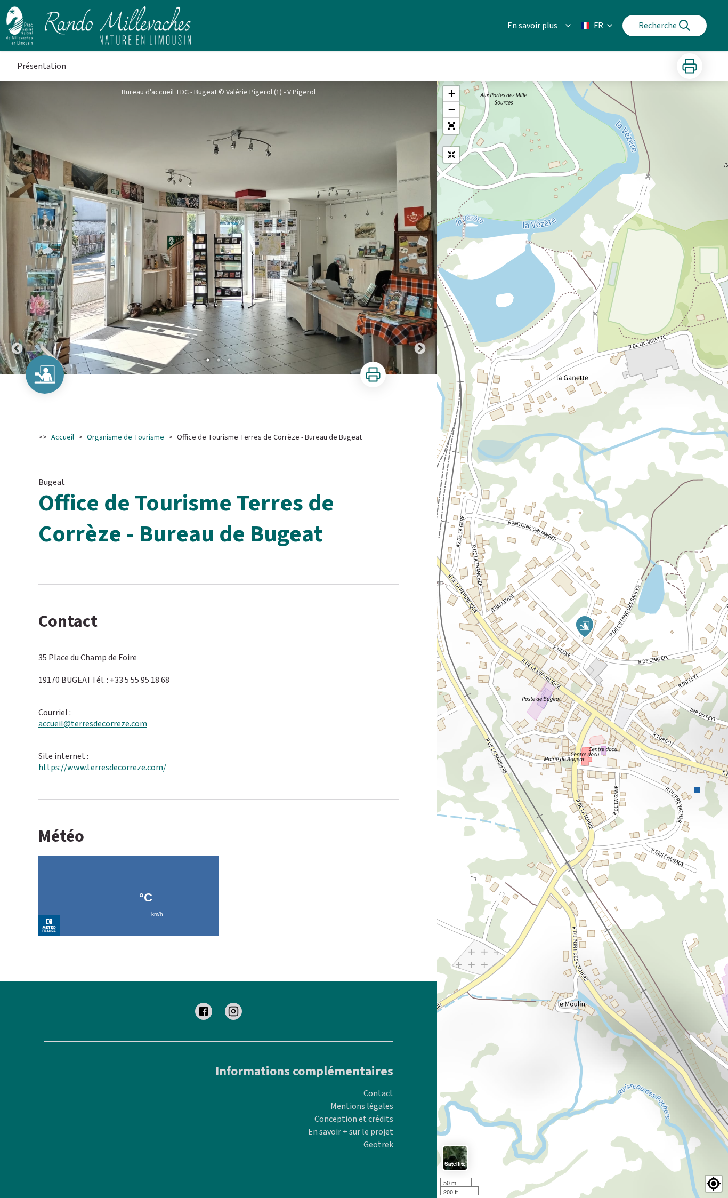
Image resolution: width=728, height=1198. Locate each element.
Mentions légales (361, 1106)
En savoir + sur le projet (350, 1132)
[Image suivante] (420, 227)
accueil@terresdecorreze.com (92, 724)
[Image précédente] (17, 227)
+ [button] (451, 93)
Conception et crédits (353, 1119)
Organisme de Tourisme (125, 437)
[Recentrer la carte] (451, 155)
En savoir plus (532, 25)
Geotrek (378, 1145)
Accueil (62, 437)
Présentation (41, 66)
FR (598, 25)
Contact (378, 1093)
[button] (451, 126)
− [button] (451, 109)
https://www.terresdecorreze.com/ (102, 767)
